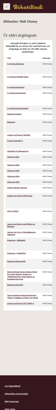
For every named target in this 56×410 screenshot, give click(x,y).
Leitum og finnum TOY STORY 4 (20, 303)
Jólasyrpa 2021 (13, 157)
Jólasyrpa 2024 (13, 176)
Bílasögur (11, 122)
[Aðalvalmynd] (6, 6)
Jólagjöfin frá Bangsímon (18, 151)
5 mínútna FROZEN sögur (18, 77)
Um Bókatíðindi (12, 386)
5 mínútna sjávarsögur (16, 93)
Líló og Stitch (12, 211)
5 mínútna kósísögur (15, 87)
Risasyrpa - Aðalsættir (16, 240)
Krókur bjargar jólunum (17, 188)
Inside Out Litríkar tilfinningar (19, 196)
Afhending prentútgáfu (16, 394)
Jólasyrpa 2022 (13, 165)
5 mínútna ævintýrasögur (17, 108)
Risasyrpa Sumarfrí (15, 285)
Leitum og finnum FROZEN (18, 135)
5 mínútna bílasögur (15, 64)
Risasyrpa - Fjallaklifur (16, 253)
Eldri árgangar (12, 401)
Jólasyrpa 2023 (13, 171)
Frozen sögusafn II (15, 141)
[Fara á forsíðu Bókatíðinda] (28, 7)
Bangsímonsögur (14, 114)
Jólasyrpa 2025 (13, 182)
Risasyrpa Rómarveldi (16, 261)
